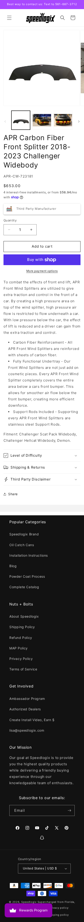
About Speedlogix (24, 616)
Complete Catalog (24, 587)
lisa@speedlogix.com (26, 730)
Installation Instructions (28, 555)
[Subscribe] (69, 810)
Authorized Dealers (25, 709)
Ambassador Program (27, 699)
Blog (13, 566)
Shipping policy (58, 914)
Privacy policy (58, 907)
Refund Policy (20, 638)
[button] (9, 18)
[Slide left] (5, 121)
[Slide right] (79, 121)
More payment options (42, 271)
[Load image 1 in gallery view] (20, 120)
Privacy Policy (21, 659)
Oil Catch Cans (21, 545)
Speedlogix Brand (24, 534)
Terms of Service (23, 669)
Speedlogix (29, 902)
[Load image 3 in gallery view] (63, 120)
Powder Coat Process (27, 576)
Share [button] (13, 494)
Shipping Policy (22, 627)
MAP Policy (18, 648)
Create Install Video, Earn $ (32, 720)
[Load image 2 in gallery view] (41, 120)
